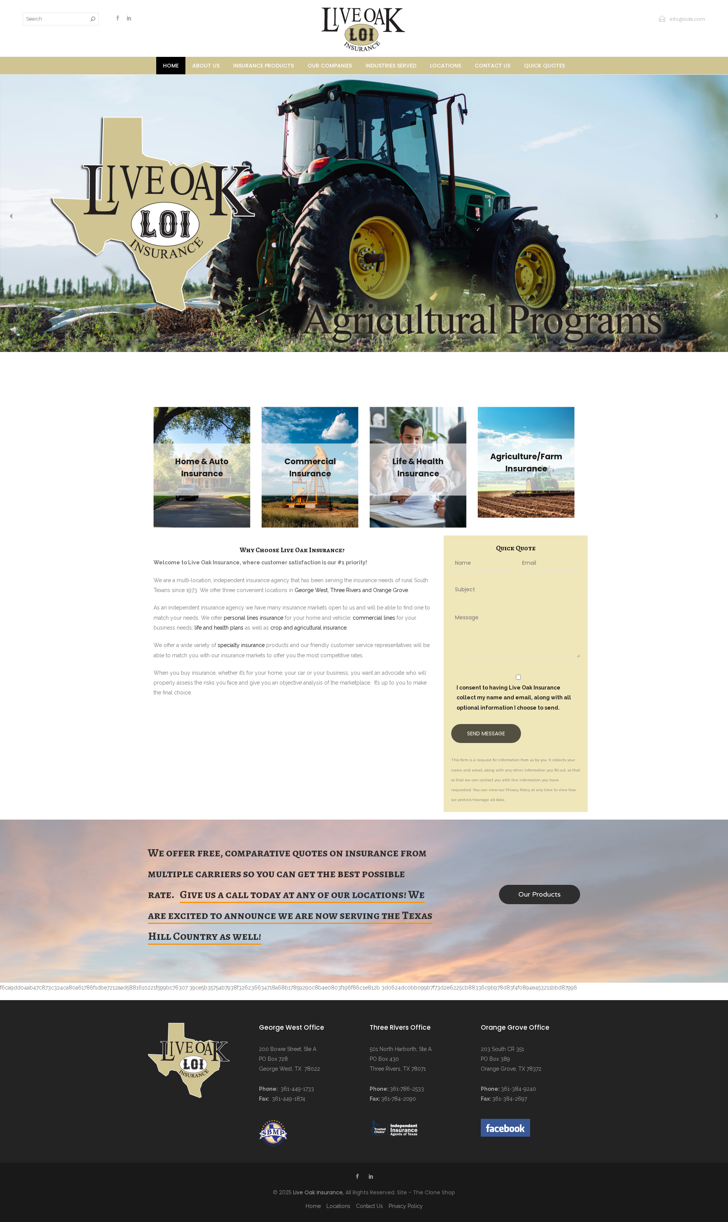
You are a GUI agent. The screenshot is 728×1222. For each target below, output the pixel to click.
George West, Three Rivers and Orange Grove (351, 590)
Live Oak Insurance (318, 1192)
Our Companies (330, 65)
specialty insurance (241, 645)
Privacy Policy (406, 1206)
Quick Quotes (544, 65)
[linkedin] (129, 19)
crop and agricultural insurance (308, 628)
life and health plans (219, 628)
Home (171, 65)
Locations (445, 65)
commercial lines (374, 618)
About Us (206, 65)
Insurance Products (263, 65)
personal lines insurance (253, 618)
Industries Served (391, 65)
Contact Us (492, 65)
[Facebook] (117, 19)
